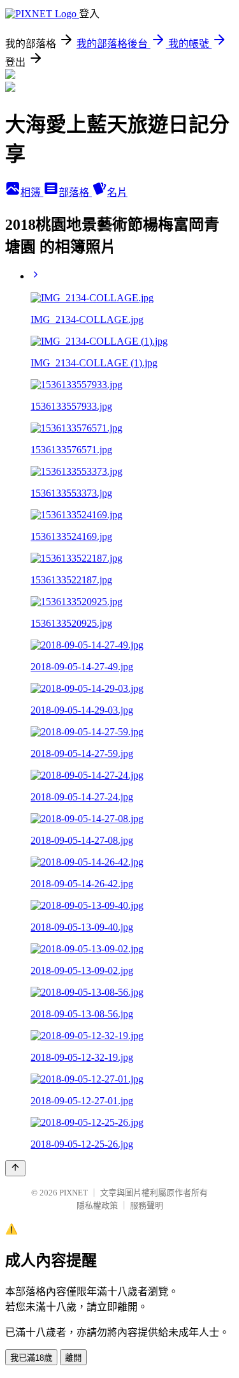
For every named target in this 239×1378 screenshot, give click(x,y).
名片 (117, 192)
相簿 (31, 192)
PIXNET (73, 1192)
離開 (73, 1358)
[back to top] (15, 1168)
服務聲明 (146, 1205)
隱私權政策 (97, 1205)
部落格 (75, 192)
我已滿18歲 (31, 1358)
